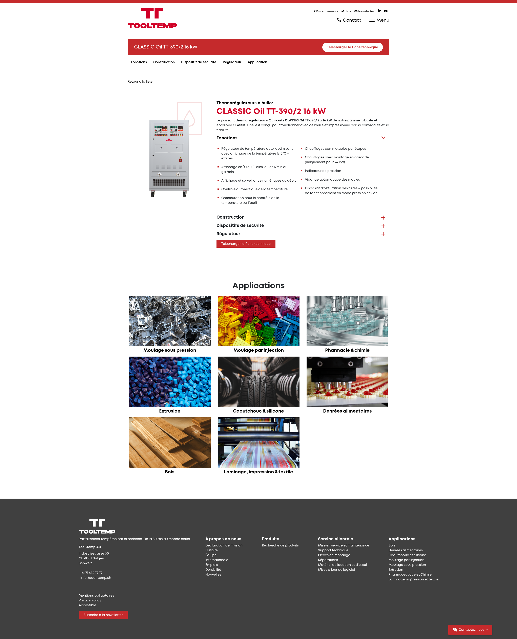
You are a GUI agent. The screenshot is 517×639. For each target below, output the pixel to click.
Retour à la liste (140, 81)
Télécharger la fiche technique (352, 47)
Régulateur (232, 62)
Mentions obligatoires (96, 595)
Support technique (333, 550)
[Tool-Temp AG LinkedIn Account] (379, 11)
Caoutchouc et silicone (407, 555)
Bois (392, 545)
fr (346, 11)
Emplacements (326, 11)
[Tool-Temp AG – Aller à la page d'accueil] (152, 18)
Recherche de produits (280, 545)
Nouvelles (213, 574)
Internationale (216, 560)
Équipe (210, 555)
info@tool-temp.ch (95, 577)
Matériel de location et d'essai (342, 564)
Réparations (328, 560)
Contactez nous (471, 629)
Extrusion (396, 569)
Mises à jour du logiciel (336, 569)
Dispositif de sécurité (198, 62)
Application (257, 62)
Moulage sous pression (407, 564)
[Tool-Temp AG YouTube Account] (385, 11)
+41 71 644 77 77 (91, 573)
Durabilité (213, 569)
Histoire (211, 550)
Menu (382, 20)
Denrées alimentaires (406, 550)
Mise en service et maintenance (343, 545)
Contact (351, 20)
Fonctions (139, 62)
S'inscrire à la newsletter (103, 615)
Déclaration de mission (224, 545)
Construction (164, 62)
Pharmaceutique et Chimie (410, 574)
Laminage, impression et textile (413, 579)
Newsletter (365, 11)
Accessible (87, 605)
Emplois (211, 564)
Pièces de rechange (334, 555)
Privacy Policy (90, 600)
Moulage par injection (406, 560)
